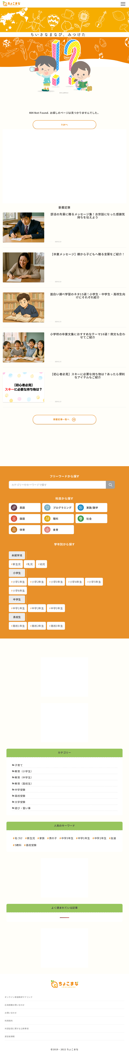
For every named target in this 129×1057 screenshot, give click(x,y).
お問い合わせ (11, 1012)
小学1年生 (19, 581)
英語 (22, 507)
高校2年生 (38, 626)
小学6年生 (19, 590)
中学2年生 (38, 608)
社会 (89, 518)
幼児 (42, 564)
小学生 (17, 573)
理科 (55, 518)
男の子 (53, 838)
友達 (113, 838)
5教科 (18, 845)
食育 (55, 529)
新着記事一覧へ (61, 419)
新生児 (17, 564)
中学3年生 (57, 608)
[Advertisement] (64, 166)
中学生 (17, 599)
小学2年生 (38, 581)
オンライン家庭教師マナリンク (18, 997)
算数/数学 (92, 507)
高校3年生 (57, 626)
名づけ (19, 838)
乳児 (30, 564)
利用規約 (9, 1020)
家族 (42, 838)
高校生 (17, 617)
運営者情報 (10, 1036)
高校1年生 (19, 626)
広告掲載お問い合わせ (15, 1004)
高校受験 (31, 845)
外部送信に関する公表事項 (16, 1028)
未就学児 (17, 555)
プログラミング (62, 507)
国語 (22, 518)
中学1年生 (19, 608)
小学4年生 (76, 581)
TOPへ (64, 124)
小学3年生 (57, 581)
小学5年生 (95, 581)
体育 (22, 529)
